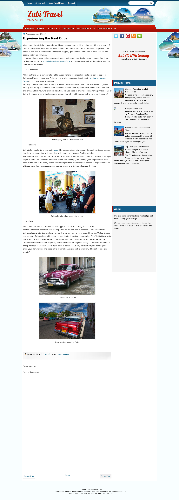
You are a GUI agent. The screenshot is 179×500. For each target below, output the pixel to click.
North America (84, 28)
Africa (28, 28)
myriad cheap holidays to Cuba (56, 61)
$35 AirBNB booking (133, 55)
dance (55, 150)
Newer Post (29, 476)
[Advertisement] (67, 452)
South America (105, 28)
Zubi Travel (45, 14)
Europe (66, 28)
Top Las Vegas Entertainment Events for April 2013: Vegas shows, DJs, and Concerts (137, 149)
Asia (39, 28)
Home (67, 475)
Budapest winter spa (133, 108)
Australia (52, 28)
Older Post (105, 476)
